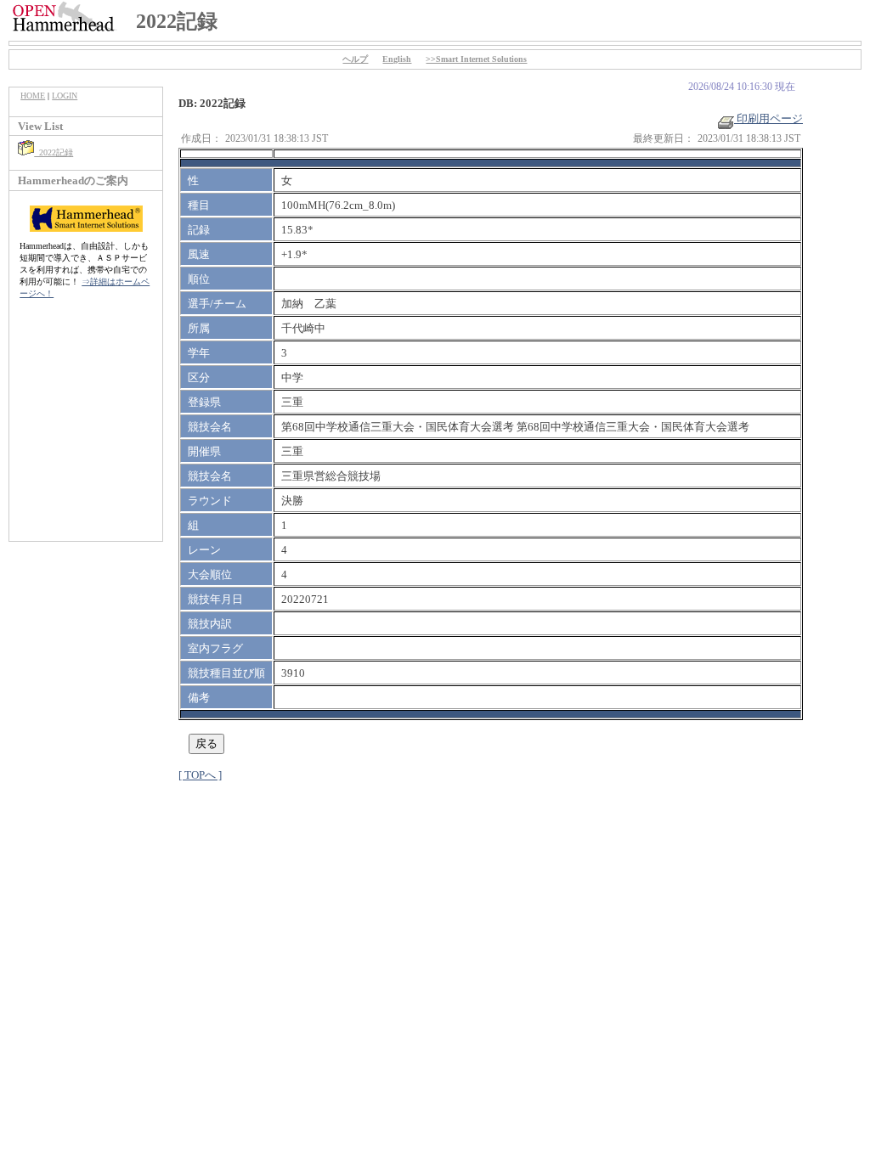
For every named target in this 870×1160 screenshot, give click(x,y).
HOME (32, 95)
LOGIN (64, 95)
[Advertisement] (86, 429)
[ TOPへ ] (200, 775)
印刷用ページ (768, 118)
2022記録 (53, 152)
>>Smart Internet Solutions (476, 59)
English (396, 59)
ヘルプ (355, 59)
